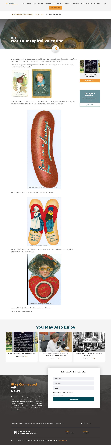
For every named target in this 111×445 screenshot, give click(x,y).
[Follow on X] (87, 423)
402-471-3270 (70, 433)
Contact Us (86, 433)
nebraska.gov (63, 440)
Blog (13, 38)
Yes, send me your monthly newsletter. (65, 395)
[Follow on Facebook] (81, 423)
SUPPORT (85, 431)
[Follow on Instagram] (84, 423)
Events (43, 423)
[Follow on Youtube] (90, 423)
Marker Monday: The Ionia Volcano (90, 76)
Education (36, 423)
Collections (14, 423)
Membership (28, 423)
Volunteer (50, 423)
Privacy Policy (59, 423)
